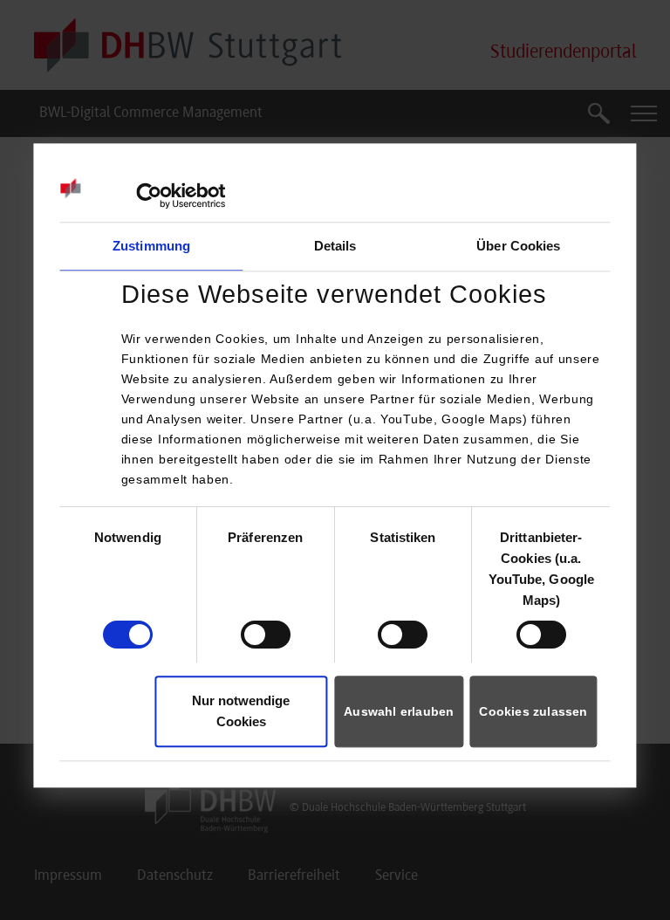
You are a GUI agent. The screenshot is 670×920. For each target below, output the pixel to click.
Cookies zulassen (533, 711)
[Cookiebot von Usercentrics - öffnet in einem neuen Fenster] (148, 195)
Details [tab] (335, 245)
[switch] (266, 635)
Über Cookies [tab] (518, 245)
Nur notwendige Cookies (241, 711)
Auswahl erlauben (399, 711)
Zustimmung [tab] (151, 245)
